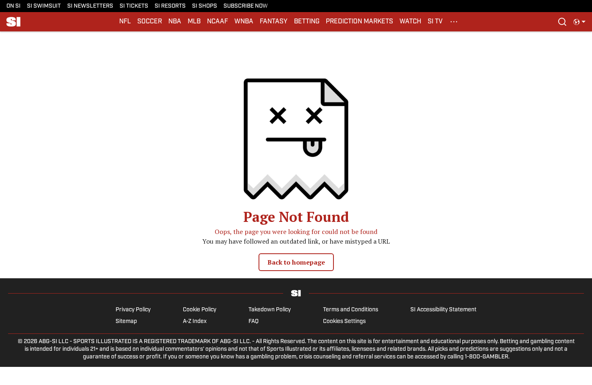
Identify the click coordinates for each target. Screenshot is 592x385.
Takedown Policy (269, 310)
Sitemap (126, 322)
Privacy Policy (133, 310)
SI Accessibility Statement (443, 310)
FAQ (253, 322)
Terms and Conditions (350, 310)
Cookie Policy (199, 310)
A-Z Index (195, 322)
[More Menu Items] (454, 22)
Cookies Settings (344, 322)
